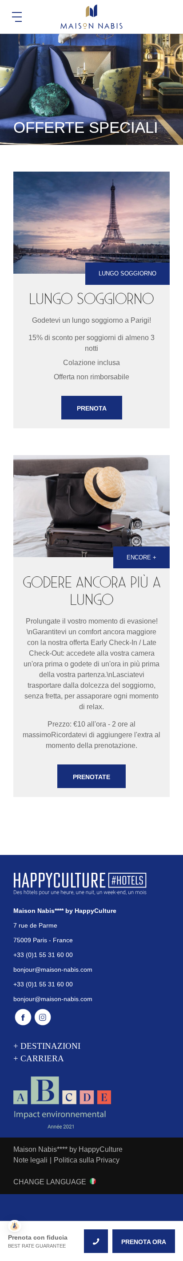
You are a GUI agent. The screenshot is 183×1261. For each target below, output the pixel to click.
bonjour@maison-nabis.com (52, 969)
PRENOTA (92, 408)
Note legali (30, 1160)
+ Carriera (38, 1058)
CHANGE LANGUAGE (49, 1182)
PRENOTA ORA (143, 1241)
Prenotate (91, 776)
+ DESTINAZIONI (46, 1046)
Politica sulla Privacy (86, 1160)
